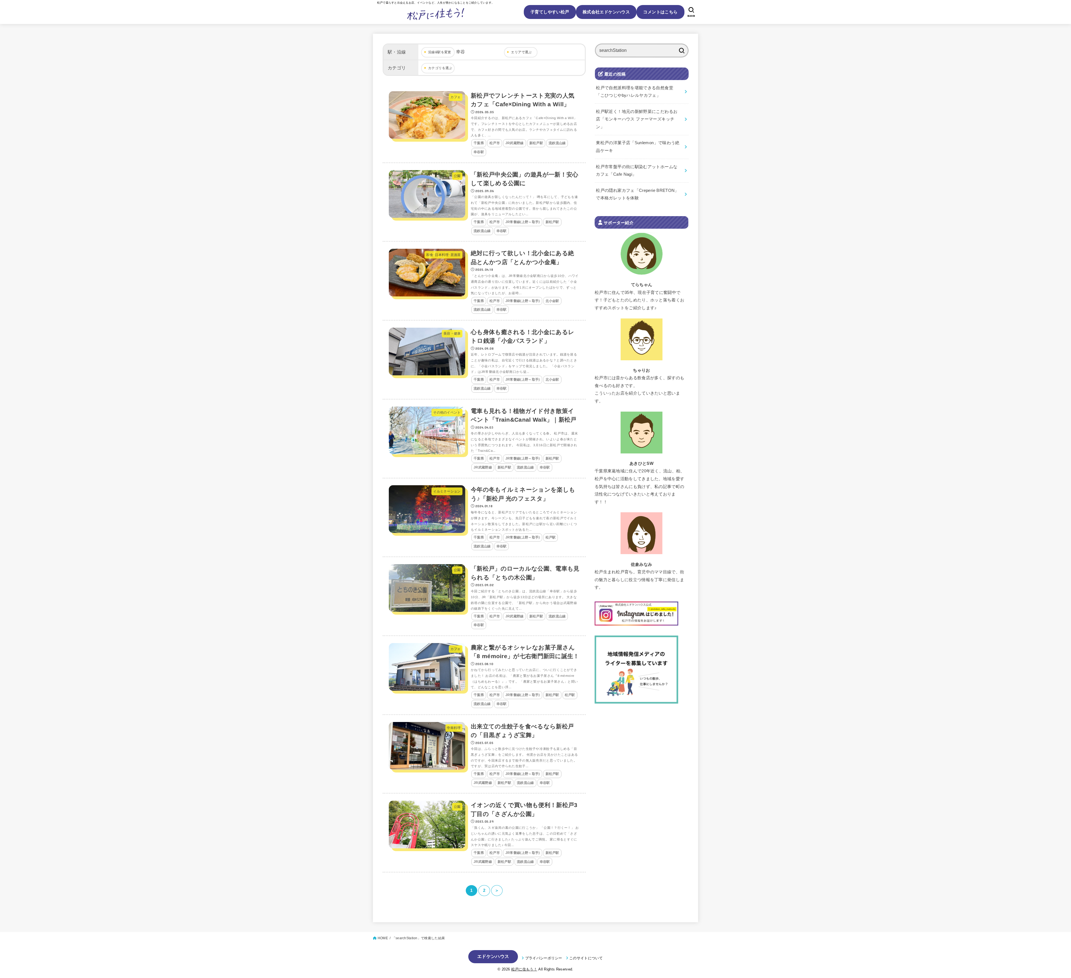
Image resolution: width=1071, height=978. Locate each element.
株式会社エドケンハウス (606, 11)
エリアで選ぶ (521, 52)
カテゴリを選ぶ (440, 68)
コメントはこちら (660, 11)
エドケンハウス (493, 956)
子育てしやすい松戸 (549, 11)
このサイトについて (586, 958)
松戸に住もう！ (524, 969)
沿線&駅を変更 (439, 52)
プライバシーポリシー (543, 958)
